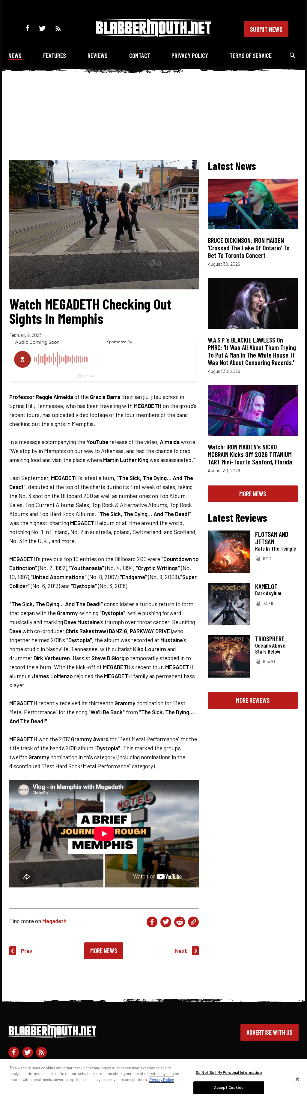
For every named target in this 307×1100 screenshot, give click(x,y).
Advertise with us (269, 1032)
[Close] (297, 1079)
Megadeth (54, 920)
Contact (139, 55)
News (15, 55)
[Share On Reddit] (179, 922)
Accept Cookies (228, 1087)
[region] (153, 1079)
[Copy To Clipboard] (193, 922)
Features (54, 55)
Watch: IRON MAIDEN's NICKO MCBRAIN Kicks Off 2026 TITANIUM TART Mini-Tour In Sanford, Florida (250, 454)
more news (252, 493)
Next (181, 950)
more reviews (253, 700)
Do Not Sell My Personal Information (229, 1072)
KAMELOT (266, 586)
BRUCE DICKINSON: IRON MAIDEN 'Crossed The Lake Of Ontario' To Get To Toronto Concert (249, 247)
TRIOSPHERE (270, 638)
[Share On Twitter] (165, 922)
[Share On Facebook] (152, 922)
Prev (26, 950)
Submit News (266, 29)
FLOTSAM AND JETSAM (271, 538)
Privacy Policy (189, 55)
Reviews (98, 55)
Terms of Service (251, 55)
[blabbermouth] (153, 34)
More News (103, 950)
